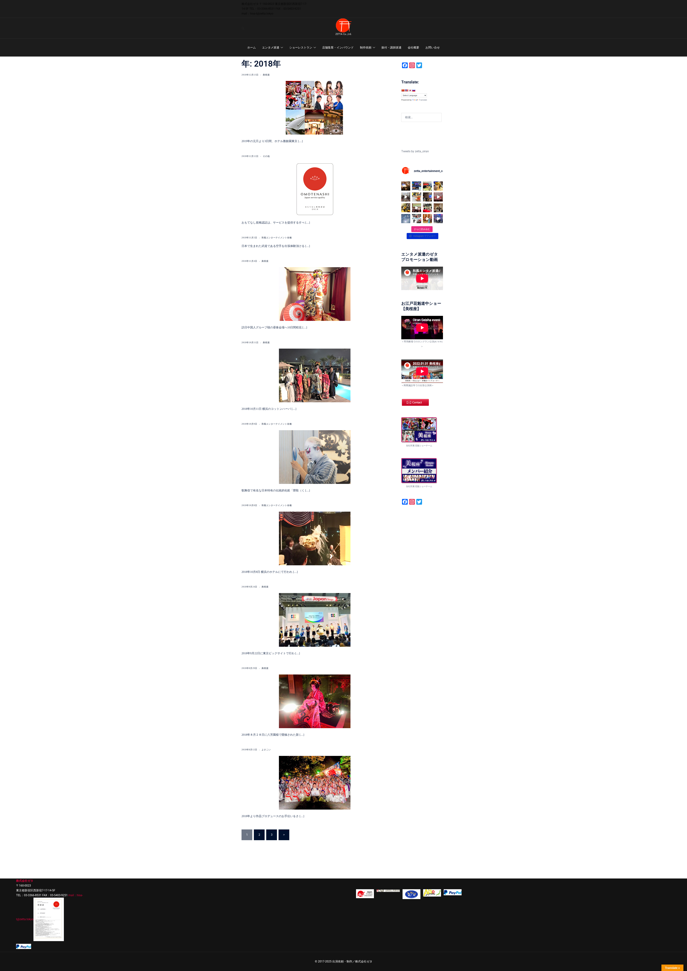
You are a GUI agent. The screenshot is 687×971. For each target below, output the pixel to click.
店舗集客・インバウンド (338, 47)
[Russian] (413, 90)
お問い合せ (432, 47)
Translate (423, 100)
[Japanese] (410, 90)
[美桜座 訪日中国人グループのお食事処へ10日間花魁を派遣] (314, 293)
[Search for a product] (243, 28)
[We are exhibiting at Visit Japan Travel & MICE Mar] (427, 207)
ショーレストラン (300, 47)
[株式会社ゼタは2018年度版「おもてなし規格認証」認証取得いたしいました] (314, 188)
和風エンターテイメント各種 (277, 237)
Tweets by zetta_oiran (415, 151)
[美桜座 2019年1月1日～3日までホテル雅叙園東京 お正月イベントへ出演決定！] (314, 107)
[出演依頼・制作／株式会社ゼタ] (343, 28)
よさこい (266, 749)
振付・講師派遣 (391, 47)
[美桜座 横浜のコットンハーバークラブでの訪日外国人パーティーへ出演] (314, 375)
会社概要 (413, 47)
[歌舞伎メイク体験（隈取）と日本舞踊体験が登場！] (314, 456)
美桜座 (266, 75)
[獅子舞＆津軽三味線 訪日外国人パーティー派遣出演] (314, 538)
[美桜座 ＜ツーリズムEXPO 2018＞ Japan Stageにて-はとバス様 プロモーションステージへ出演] (314, 619)
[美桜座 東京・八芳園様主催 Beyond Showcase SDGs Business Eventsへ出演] (314, 700)
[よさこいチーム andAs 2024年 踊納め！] (405, 197)
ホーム (251, 47)
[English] (406, 90)
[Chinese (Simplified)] (403, 90)
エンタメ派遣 (270, 47)
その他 (266, 156)
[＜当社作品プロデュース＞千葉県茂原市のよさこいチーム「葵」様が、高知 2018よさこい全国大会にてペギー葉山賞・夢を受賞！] (314, 782)
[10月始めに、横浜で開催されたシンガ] (405, 186)
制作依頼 (365, 47)
